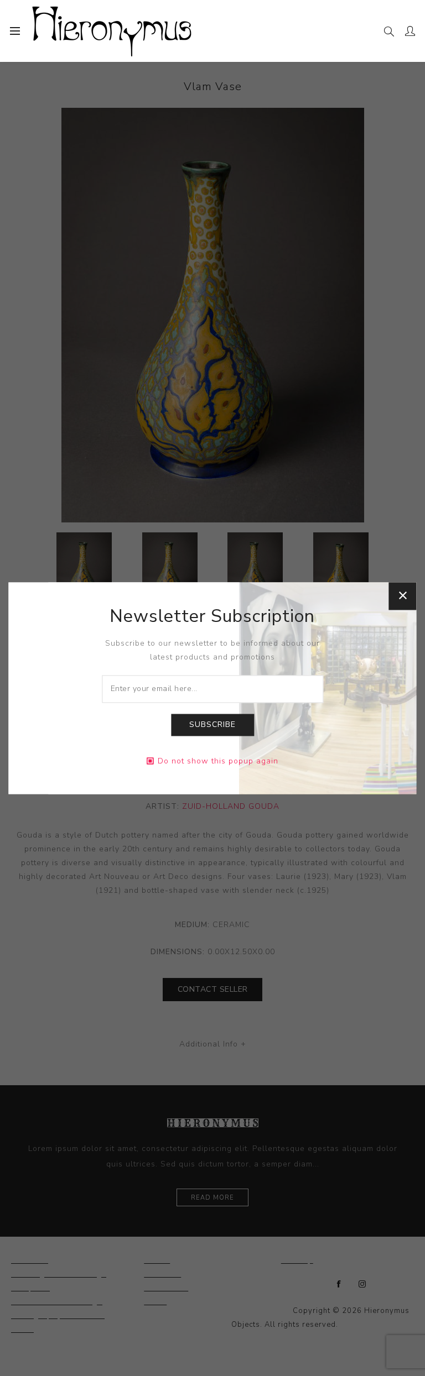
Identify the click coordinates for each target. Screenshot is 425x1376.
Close (403, 596)
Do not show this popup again (218, 761)
